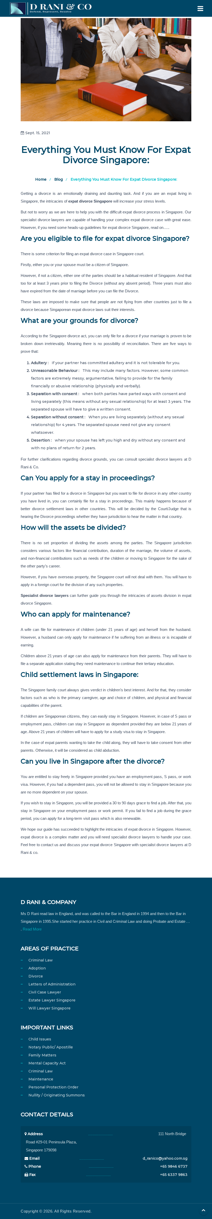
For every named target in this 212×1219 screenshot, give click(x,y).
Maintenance (40, 1079)
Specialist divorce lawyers (45, 595)
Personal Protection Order (53, 1087)
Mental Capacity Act (47, 1063)
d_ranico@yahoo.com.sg (165, 1158)
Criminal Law (40, 960)
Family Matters (42, 1055)
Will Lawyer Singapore (49, 1008)
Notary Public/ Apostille (50, 1047)
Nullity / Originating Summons (56, 1095)
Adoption (37, 968)
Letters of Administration (51, 984)
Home (41, 179)
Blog (58, 179)
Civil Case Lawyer (44, 992)
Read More (32, 929)
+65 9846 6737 (173, 1166)
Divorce (35, 976)
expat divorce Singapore (90, 201)
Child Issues (39, 1039)
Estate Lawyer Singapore (51, 1000)
